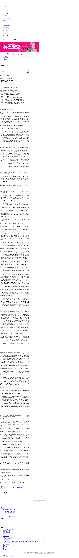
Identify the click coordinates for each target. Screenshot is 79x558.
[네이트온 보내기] (28, 73)
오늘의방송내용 (6, 58)
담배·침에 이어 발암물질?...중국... (9, 516)
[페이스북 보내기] (28, 72)
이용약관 (8, 542)
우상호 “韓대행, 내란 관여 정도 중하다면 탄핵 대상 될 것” (11, 487)
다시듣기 (4, 60)
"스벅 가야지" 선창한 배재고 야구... (9, 513)
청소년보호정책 (31, 541)
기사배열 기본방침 (37, 541)
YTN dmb (6, 15)
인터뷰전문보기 (6, 57)
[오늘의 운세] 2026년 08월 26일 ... (9, 515)
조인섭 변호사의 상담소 (7, 537)
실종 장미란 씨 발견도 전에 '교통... (9, 511)
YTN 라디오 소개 (6, 541)
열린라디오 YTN (6, 539)
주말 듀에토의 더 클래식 (7, 538)
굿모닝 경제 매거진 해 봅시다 (8, 529)
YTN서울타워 (7, 18)
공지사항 (12, 541)
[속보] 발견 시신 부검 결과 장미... (9, 512)
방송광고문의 (17, 541)
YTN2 (6, 11)
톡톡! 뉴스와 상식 (6, 536)
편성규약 (12, 542)
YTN (6, 6)
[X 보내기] (28, 71)
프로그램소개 (5, 56)
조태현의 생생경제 (6, 531)
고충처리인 (44, 541)
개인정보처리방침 (23, 541)
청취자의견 (5, 59)
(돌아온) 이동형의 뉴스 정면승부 (9, 533)
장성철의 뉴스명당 (6, 530)
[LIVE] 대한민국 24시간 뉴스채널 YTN (10, 509)
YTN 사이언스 (7, 8)
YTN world (7, 13)
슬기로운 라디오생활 (7, 532)
